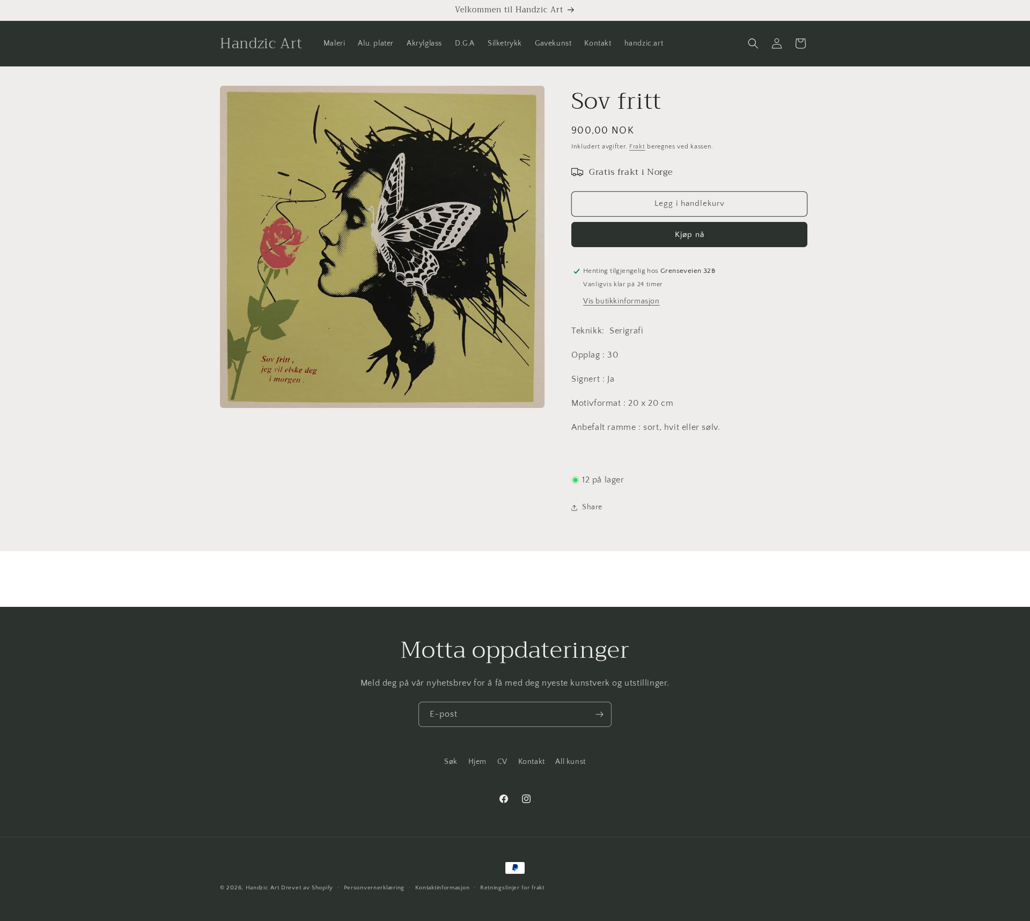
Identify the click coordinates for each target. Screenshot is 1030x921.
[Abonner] (599, 714)
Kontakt (531, 761)
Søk (451, 761)
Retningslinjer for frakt (512, 888)
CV (502, 761)
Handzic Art (262, 888)
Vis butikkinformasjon (621, 301)
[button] (753, 43)
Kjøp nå (689, 234)
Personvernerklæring (374, 888)
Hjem (477, 761)
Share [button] (592, 507)
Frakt (637, 146)
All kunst (570, 761)
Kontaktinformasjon (442, 888)
